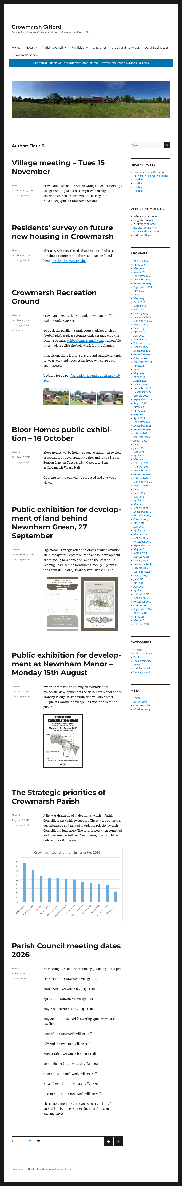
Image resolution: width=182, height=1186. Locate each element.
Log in (137, 698)
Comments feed (142, 705)
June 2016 (139, 616)
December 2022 (142, 388)
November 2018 (142, 541)
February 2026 (141, 275)
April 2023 (139, 377)
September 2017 (142, 571)
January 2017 (140, 598)
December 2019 (142, 511)
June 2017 (138, 583)
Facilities (78, 47)
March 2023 (140, 380)
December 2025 (142, 279)
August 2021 (140, 440)
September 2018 (142, 545)
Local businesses (143, 661)
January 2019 (140, 538)
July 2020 (138, 489)
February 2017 (141, 594)
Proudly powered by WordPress (54, 1169)
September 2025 (142, 287)
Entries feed (140, 701)
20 (30, 1141)
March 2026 (140, 272)
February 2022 (141, 422)
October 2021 (140, 433)
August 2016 (140, 612)
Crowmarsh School (25, 55)
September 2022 (142, 399)
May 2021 (138, 451)
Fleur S (16, 185)
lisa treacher (140, 227)
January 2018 (140, 560)
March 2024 (140, 339)
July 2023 (138, 365)
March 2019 (140, 534)
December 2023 (142, 350)
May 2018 (138, 549)
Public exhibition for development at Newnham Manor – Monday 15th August (66, 664)
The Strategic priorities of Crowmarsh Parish (58, 796)
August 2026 (140, 260)
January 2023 (140, 384)
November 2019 (142, 515)
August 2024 (140, 324)
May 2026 (139, 268)
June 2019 (139, 523)
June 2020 (139, 493)
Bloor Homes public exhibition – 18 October (62, 434)
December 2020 (142, 470)
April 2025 (139, 302)
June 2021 (138, 448)
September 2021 (142, 436)
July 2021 (138, 444)
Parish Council (52, 47)
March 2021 (140, 459)
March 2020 (140, 504)
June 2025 (139, 294)
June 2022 (139, 410)
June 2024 (139, 332)
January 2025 (140, 313)
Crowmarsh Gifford (36, 27)
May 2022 (138, 414)
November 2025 (142, 283)
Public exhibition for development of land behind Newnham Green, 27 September (66, 522)
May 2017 (138, 586)
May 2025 (138, 298)
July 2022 (138, 407)
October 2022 (141, 395)
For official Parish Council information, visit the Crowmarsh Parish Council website (91, 63)
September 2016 (142, 609)
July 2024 (138, 328)
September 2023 (142, 362)
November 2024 (142, 317)
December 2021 (142, 425)
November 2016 (142, 601)
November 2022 (142, 392)
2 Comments (19, 330)
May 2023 (138, 373)
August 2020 (140, 485)
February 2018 (141, 556)
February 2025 (141, 309)
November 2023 (142, 354)
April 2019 (139, 530)
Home (16, 47)
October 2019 (140, 519)
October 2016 (140, 605)
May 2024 (138, 335)
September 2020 (142, 481)
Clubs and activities (144, 653)
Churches (100, 47)
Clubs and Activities (126, 47)
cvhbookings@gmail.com (85, 340)
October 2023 (140, 358)
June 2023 (139, 369)
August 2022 (140, 403)
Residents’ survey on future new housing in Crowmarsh (63, 232)
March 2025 (140, 305)
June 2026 (139, 264)
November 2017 (142, 564)
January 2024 (140, 347)
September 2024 (142, 320)
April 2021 (139, 455)
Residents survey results (69, 260)
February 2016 (141, 624)
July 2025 (138, 290)
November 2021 (142, 429)
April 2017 (139, 590)
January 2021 (140, 466)
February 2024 (141, 343)
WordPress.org (141, 709)
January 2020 (140, 508)
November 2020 (142, 474)
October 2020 (141, 478)
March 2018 (140, 553)
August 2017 (140, 575)
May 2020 (138, 496)
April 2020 (139, 500)
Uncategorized (20, 195)
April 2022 (139, 418)
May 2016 (138, 620)
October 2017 (140, 568)
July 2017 (138, 579)
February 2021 (141, 463)
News (30, 47)
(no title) (138, 179)
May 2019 (138, 526)
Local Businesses (157, 47)
